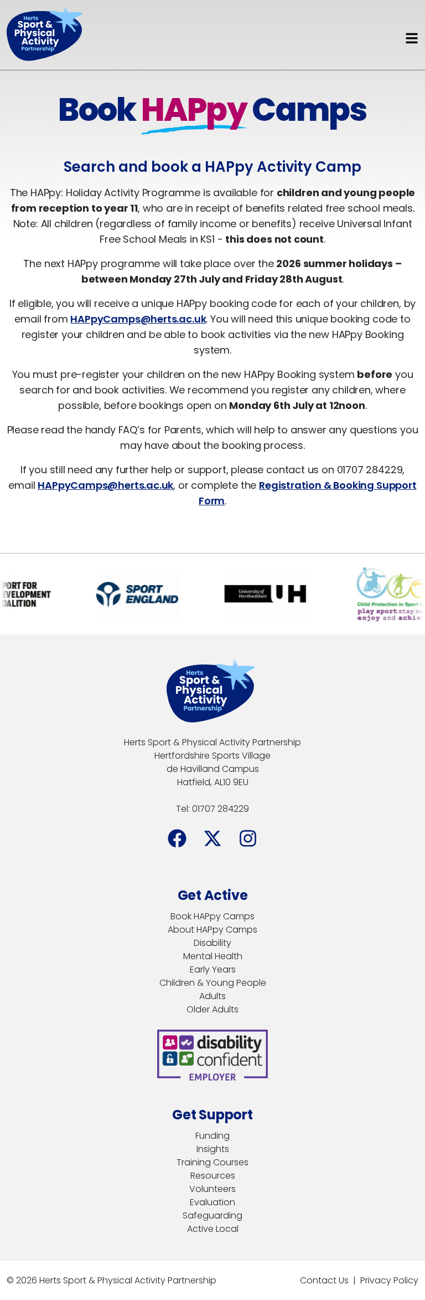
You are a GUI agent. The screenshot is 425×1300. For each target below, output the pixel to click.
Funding (212, 1135)
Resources (212, 1175)
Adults (212, 996)
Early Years (213, 969)
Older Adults (212, 1009)
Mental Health (212, 956)
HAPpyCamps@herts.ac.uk (138, 319)
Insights (212, 1149)
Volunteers (212, 1189)
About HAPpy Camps (212, 929)
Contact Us (324, 1280)
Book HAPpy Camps (212, 916)
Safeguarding (212, 1215)
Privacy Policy (389, 1280)
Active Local (213, 1228)
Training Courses (212, 1162)
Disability (212, 942)
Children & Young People (212, 982)
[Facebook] (177, 838)
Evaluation (212, 1202)
